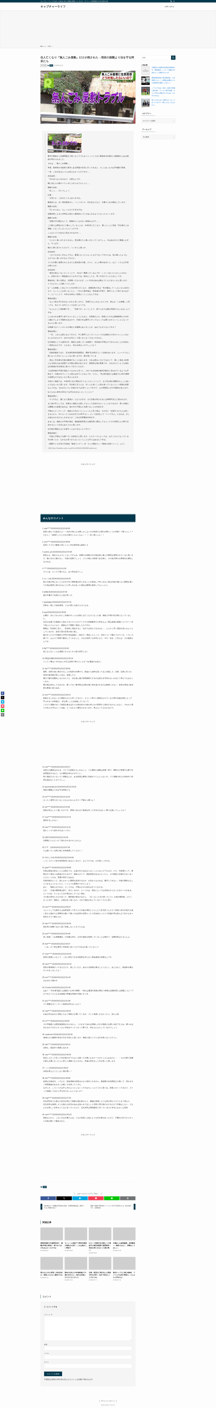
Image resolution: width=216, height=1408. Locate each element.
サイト (46, 1362)
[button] (48, 1198)
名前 (45, 1344)
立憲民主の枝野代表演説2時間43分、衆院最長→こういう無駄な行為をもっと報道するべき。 (163, 70)
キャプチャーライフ (53, 6)
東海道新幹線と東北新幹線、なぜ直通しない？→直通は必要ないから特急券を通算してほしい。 (163, 80)
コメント (48, 1314)
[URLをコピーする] (127, 1198)
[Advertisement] (108, 28)
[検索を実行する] (173, 58)
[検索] (174, 1)
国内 (51, 65)
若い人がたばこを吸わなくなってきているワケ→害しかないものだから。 (163, 102)
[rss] (171, 1)
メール (46, 1353)
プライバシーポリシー (108, 1401)
